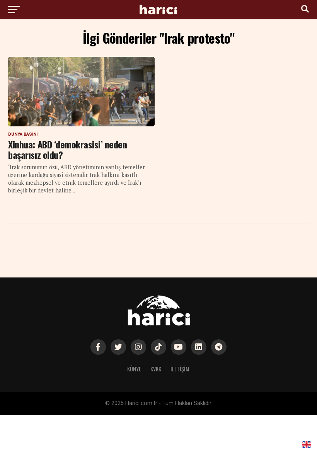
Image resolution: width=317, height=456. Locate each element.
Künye (134, 369)
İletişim (179, 369)
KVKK (155, 369)
